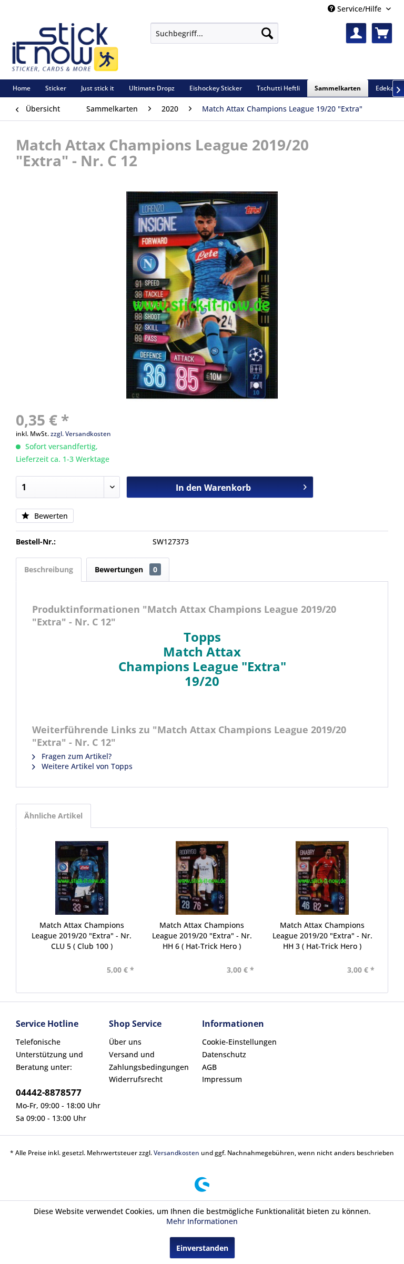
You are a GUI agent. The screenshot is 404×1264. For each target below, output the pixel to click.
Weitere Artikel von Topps (86, 766)
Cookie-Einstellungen (239, 1042)
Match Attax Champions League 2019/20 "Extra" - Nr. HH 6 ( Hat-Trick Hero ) (202, 935)
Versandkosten (176, 1152)
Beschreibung (48, 569)
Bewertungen (126, 569)
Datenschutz (224, 1054)
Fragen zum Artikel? (75, 756)
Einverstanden (202, 1248)
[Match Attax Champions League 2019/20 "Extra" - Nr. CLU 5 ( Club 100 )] (81, 878)
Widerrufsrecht (136, 1079)
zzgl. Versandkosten (80, 433)
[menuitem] (214, 33)
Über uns (125, 1042)
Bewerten (50, 516)
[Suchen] (267, 33)
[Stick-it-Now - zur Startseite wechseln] (65, 48)
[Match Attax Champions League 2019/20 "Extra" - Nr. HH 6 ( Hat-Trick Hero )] (202, 878)
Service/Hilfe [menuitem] (359, 9)
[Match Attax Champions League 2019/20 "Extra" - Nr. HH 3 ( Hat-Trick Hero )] (322, 878)
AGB (209, 1067)
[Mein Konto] (356, 33)
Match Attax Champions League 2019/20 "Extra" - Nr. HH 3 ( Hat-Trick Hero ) (322, 935)
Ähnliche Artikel (53, 816)
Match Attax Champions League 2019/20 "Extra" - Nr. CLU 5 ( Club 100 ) (82, 935)
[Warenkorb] (381, 33)
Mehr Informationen (202, 1221)
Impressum (222, 1079)
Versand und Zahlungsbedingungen (149, 1060)
